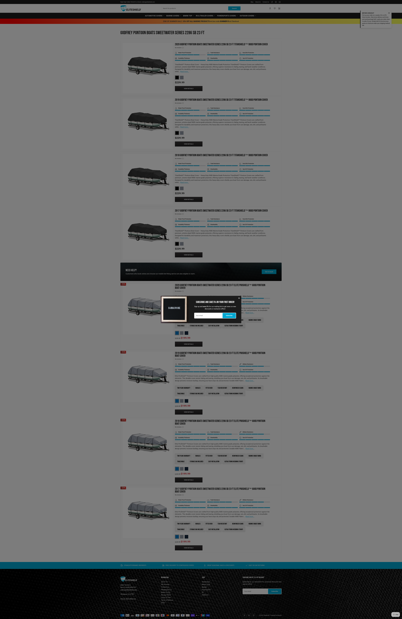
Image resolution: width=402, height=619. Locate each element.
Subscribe (229, 315)
